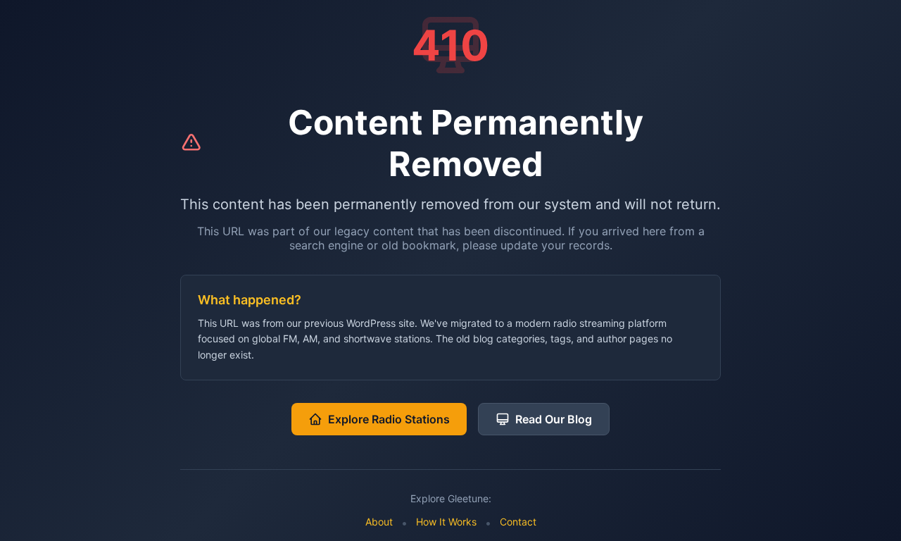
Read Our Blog (553, 419)
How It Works (446, 522)
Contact (518, 522)
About (379, 522)
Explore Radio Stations (389, 419)
